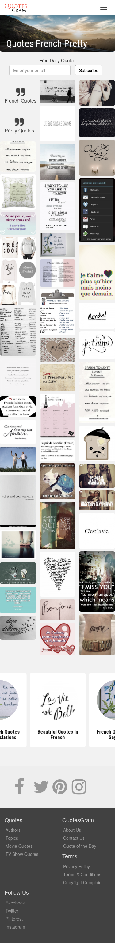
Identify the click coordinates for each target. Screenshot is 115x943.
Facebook (15, 903)
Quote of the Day (79, 846)
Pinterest (14, 919)
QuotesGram (16, 7)
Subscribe (88, 70)
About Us (72, 830)
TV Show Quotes (22, 854)
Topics (12, 838)
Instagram (15, 927)
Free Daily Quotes (58, 60)
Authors (13, 830)
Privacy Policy (76, 866)
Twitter (12, 911)
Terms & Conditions (82, 874)
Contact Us (74, 838)
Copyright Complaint (83, 882)
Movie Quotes (19, 846)
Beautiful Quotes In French (57, 734)
